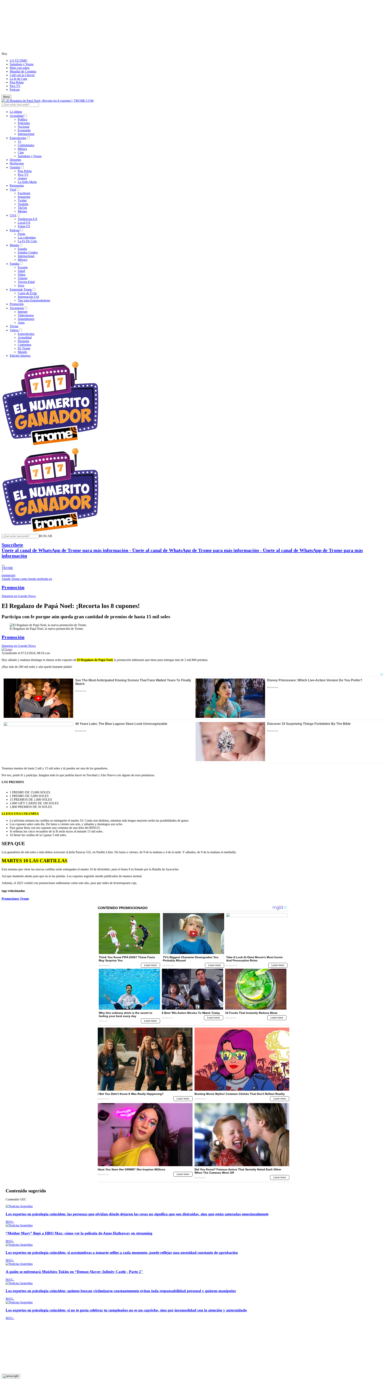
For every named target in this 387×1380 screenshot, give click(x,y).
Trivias (14, 326)
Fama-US (24, 226)
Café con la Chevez (22, 75)
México (22, 259)
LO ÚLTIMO (18, 60)
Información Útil (28, 296)
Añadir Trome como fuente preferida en (27, 579)
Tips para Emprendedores (34, 300)
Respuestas (17, 185)
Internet (22, 311)
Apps (21, 322)
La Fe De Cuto (27, 241)
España (22, 248)
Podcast (15, 89)
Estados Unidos (28, 252)
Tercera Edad (26, 282)
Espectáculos (18, 138)
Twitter (22, 200)
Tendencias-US (27, 219)
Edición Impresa (20, 355)
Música (22, 149)
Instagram (24, 196)
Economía (24, 130)
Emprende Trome (21, 289)
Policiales (24, 123)
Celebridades (26, 145)
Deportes (15, 159)
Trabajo (22, 278)
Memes (22, 211)
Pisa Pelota (17, 82)
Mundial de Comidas (23, 71)
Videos (14, 330)
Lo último (16, 111)
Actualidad (17, 115)
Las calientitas (27, 237)
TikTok (22, 207)
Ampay (22, 178)
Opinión (15, 167)
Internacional (26, 134)
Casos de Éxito (27, 293)
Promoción (17, 304)
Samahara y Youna (21, 64)
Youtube (23, 204)
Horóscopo (17, 163)
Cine (21, 152)
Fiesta (21, 234)
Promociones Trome (15, 898)
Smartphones (26, 319)
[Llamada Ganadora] (50, 445)
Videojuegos (26, 315)
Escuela (23, 267)
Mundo (14, 245)
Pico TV (15, 86)
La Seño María (27, 182)
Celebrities (24, 344)
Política (22, 119)
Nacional (23, 126)
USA (13, 215)
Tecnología (17, 308)
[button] (45, 536)
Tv (19, 141)
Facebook (24, 193)
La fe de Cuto (18, 78)
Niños (21, 274)
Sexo (21, 285)
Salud (21, 271)
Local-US (24, 222)
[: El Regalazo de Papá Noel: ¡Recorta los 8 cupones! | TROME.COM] (48, 100)
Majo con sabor (19, 68)
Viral (13, 189)
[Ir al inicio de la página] (11, 1376)
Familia (14, 263)
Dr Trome (24, 348)
